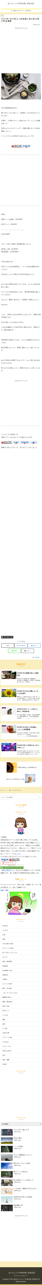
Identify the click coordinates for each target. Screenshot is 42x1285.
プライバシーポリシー (21, 1275)
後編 (6, 890)
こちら (18, 854)
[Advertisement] (21, 50)
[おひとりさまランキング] (16, 146)
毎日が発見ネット (8, 870)
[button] (27, 651)
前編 (2, 890)
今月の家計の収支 (8, 637)
